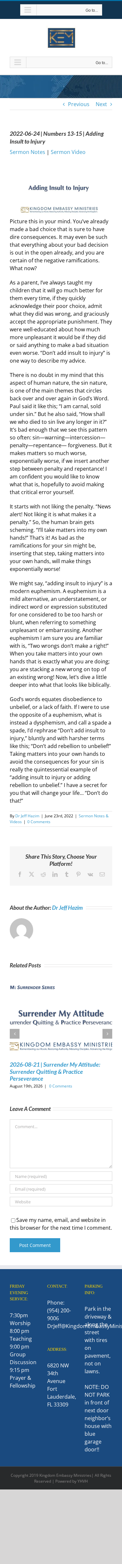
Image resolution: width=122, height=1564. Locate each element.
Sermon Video (68, 152)
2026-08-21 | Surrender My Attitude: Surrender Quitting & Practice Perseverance (55, 1071)
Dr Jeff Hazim (27, 816)
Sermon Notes (27, 152)
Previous (78, 104)
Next (101, 104)
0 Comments (38, 821)
